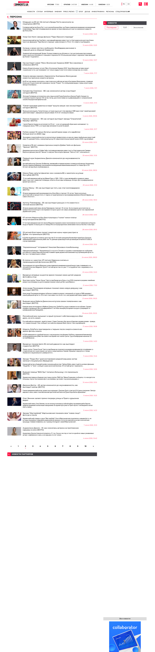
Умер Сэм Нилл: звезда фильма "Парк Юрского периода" (48, 37)
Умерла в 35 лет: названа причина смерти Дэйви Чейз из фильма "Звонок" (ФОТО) (51, 146)
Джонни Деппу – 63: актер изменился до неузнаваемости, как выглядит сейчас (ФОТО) (50, 386)
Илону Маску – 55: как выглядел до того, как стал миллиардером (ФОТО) (51, 189)
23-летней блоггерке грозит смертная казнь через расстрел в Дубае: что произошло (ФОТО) (50, 233)
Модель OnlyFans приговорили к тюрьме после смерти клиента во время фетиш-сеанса (52, 330)
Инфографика (98, 11)
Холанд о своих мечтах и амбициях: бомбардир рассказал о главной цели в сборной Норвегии (49, 49)
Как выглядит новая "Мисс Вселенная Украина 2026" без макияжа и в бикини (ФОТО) (53, 64)
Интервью (48, 11)
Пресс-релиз (68, 11)
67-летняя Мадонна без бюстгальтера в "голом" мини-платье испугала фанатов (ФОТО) (50, 218)
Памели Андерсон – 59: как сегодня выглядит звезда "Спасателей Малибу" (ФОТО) (52, 120)
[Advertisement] (52, 471)
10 (85, 446)
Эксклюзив (138, 27)
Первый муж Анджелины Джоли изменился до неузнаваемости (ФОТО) (51, 159)
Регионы (110, 11)
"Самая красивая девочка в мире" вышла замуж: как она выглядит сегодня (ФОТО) (52, 107)
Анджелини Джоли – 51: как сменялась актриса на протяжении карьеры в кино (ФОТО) (51, 429)
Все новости (124, 619)
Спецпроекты (121, 11)
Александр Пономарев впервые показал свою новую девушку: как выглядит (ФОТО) (52, 289)
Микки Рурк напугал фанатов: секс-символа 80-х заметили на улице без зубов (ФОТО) (53, 174)
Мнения (58, 11)
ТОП (125, 27)
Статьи (39, 11)
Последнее (112, 27)
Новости (31, 11)
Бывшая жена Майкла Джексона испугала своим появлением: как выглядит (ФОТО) (52, 302)
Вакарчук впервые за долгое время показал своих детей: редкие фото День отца (52, 276)
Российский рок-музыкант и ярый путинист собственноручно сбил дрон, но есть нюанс (53, 317)
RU (124, 4)
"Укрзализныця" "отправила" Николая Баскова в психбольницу (51, 247)
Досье (87, 11)
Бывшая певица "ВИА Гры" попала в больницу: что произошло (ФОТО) (50, 373)
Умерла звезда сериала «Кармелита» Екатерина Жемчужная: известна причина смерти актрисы (50, 77)
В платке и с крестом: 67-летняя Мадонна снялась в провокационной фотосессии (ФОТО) (45, 261)
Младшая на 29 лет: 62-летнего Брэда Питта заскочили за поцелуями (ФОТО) (48, 23)
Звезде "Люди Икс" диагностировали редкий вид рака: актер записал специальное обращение (50, 360)
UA (128, 4)
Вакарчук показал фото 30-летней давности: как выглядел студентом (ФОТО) (49, 345)
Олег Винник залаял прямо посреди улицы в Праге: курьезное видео (51, 399)
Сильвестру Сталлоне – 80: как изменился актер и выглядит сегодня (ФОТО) (49, 92)
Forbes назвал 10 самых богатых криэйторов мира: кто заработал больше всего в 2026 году (51, 133)
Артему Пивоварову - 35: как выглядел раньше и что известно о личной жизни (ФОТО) (51, 204)
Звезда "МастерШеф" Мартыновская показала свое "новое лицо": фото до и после (51, 414)
